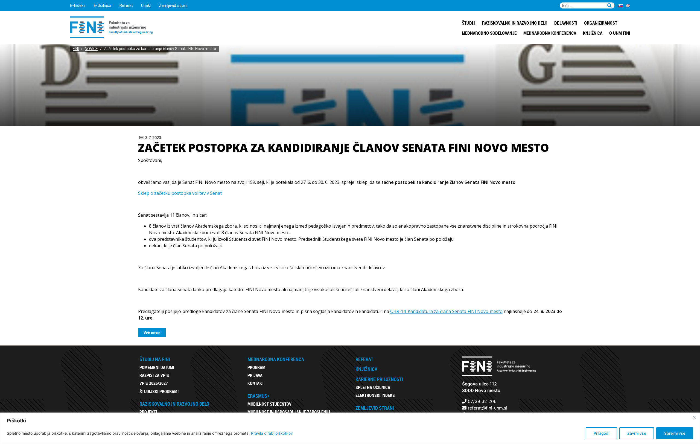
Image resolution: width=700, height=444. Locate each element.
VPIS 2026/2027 (153, 383)
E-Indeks (78, 5)
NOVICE (91, 49)
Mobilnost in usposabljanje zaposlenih (288, 412)
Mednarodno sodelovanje (489, 33)
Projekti (148, 412)
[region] (350, 428)
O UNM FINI (619, 33)
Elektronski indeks (375, 395)
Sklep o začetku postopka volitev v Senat (180, 193)
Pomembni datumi (156, 367)
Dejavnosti (565, 23)
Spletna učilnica (372, 387)
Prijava (254, 375)
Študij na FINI (154, 359)
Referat (126, 5)
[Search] (609, 4)
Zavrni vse (636, 433)
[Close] (694, 417)
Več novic (152, 333)
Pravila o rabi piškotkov (272, 433)
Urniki (146, 5)
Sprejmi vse (674, 433)
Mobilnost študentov (269, 404)
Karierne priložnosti (379, 379)
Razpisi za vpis (154, 375)
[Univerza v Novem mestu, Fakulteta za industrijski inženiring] (111, 27)
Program (256, 367)
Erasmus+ (258, 396)
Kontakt (255, 383)
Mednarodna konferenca (549, 33)
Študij (468, 23)
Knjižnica (592, 33)
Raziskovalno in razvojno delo (514, 23)
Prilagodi (601, 433)
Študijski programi (159, 391)
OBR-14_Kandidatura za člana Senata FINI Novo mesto (446, 311)
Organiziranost (600, 23)
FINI (76, 49)
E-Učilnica (102, 5)
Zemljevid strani (173, 5)
